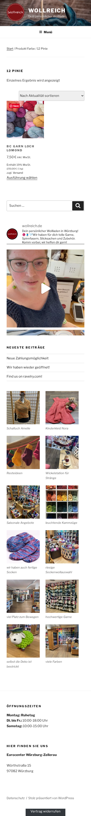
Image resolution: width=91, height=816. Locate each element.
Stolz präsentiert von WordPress (51, 798)
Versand (18, 172)
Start (10, 48)
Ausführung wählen (22, 178)
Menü (48, 32)
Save (16, 105)
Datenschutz (16, 798)
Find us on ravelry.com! (24, 376)
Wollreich (47, 10)
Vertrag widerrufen (45, 811)
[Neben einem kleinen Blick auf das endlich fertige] (45, 288)
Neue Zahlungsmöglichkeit (28, 358)
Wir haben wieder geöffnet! (28, 367)
